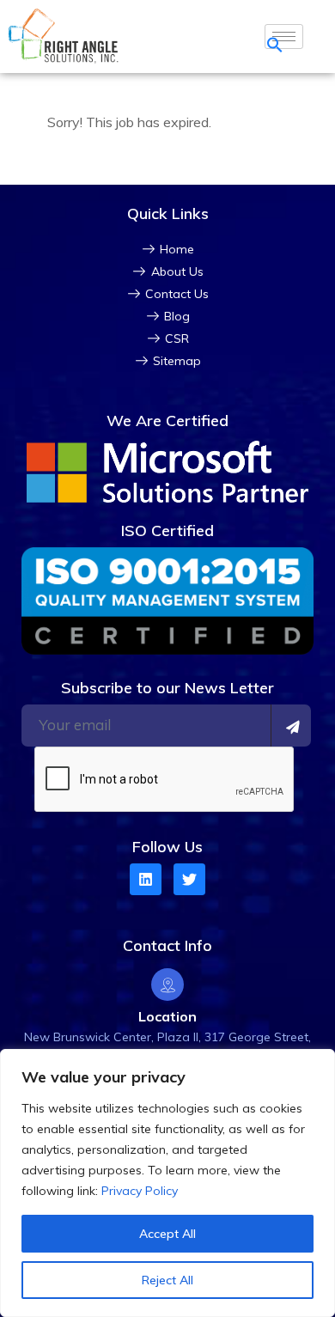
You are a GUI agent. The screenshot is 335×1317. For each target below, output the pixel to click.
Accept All (167, 1233)
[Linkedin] (145, 879)
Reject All (167, 1280)
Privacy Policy (139, 1190)
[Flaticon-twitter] (189, 879)
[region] (167, 1183)
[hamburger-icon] (284, 36)
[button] (274, 43)
